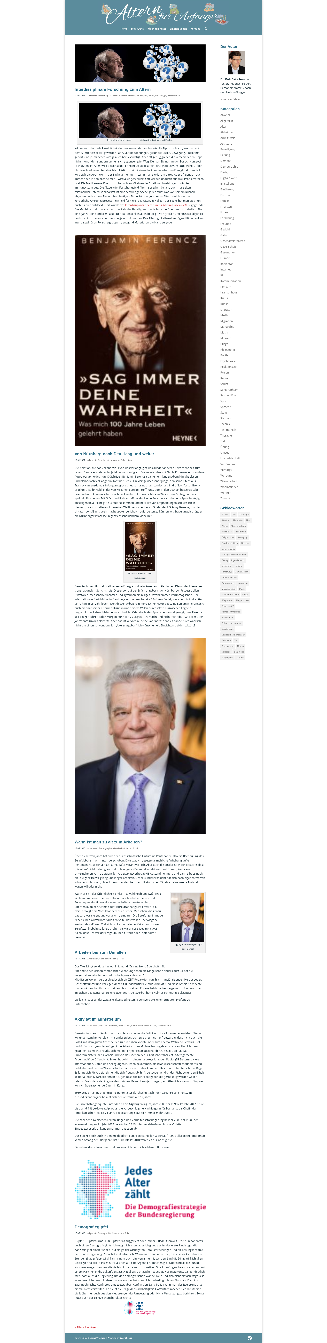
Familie (224, 201)
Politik (151, 95)
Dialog (225, 560)
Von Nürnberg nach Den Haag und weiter (114, 454)
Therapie (226, 435)
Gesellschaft (104, 460)
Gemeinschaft (241, 571)
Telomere (226, 640)
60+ (234, 514)
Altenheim (238, 520)
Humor (225, 258)
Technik (225, 424)
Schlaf (224, 384)
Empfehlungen (178, 29)
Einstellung (227, 183)
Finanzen (226, 206)
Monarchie (227, 327)
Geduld (225, 229)
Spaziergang (228, 628)
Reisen (224, 372)
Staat (130, 460)
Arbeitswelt (92, 848)
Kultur (129, 848)
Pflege (224, 344)
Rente (224, 378)
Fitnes (224, 212)
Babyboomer (228, 537)
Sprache (225, 407)
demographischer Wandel (234, 554)
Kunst (224, 304)
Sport (224, 401)
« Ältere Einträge (85, 1327)
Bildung (225, 155)
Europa (225, 195)
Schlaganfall (227, 617)
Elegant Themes (96, 1337)
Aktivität (225, 520)
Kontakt (195, 29)
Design (224, 172)
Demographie (105, 848)
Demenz (225, 161)
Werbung (226, 475)
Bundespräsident (230, 543)
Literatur (226, 310)
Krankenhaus (228, 292)
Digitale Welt (228, 178)
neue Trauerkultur (230, 594)
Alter (223, 126)
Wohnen (225, 493)
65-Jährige (244, 514)
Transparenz (228, 646)
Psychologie (160, 95)
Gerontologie (228, 583)
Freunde (225, 224)
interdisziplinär (229, 588)
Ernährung (227, 189)
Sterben (225, 418)
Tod (222, 441)
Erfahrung (226, 565)
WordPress (126, 1337)
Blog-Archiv (137, 29)
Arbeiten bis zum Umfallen (100, 952)
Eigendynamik (238, 560)
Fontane (238, 565)
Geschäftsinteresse (108, 1025)
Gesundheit (114, 95)
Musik (224, 332)
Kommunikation (128, 95)
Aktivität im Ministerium (98, 1019)
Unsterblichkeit (230, 458)
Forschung (103, 95)
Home (123, 29)
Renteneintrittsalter (231, 611)
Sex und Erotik (229, 395)
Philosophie (142, 95)
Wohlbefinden (164, 1025)
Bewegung (242, 537)
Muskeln (225, 338)
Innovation (242, 583)
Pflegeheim (227, 600)
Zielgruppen (227, 657)
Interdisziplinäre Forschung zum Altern (113, 89)
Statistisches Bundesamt (233, 634)
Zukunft (225, 498)
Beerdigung (227, 149)
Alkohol (225, 115)
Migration (115, 460)
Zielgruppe (239, 651)
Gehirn (224, 235)
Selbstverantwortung (232, 623)
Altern (225, 525)
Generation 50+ (229, 577)
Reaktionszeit (228, 367)
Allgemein (92, 95)
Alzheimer (226, 132)
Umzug (224, 452)
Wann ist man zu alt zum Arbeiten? (108, 842)
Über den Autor (157, 29)
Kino (223, 275)
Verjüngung (227, 464)
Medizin (225, 315)
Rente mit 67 (228, 606)
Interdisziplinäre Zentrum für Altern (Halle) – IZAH (156, 205)
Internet (225, 269)
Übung (224, 447)
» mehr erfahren (230, 99)
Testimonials (228, 430)
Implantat (226, 264)
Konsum (225, 287)
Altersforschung (238, 525)
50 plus (225, 514)
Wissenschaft (173, 95)
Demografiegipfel (91, 1227)
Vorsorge (226, 470)
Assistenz (226, 143)
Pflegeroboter (242, 600)
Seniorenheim (229, 390)
